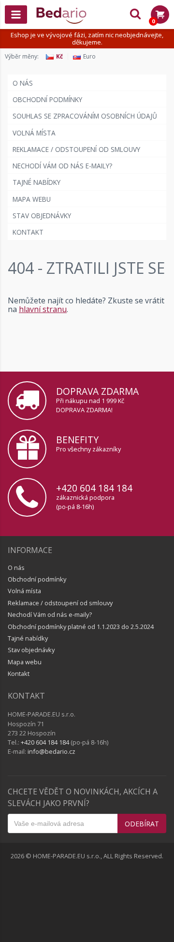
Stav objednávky (42, 215)
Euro (89, 56)
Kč (59, 56)
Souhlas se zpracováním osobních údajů (85, 115)
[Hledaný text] (135, 14)
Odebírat (142, 823)
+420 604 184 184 (94, 487)
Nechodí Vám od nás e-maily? (62, 165)
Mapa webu (32, 199)
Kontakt (28, 232)
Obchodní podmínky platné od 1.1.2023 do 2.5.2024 (81, 626)
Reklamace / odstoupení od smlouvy (76, 149)
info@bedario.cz (51, 751)
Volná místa (34, 132)
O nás (23, 83)
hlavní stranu (43, 309)
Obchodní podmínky (47, 99)
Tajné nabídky (36, 182)
